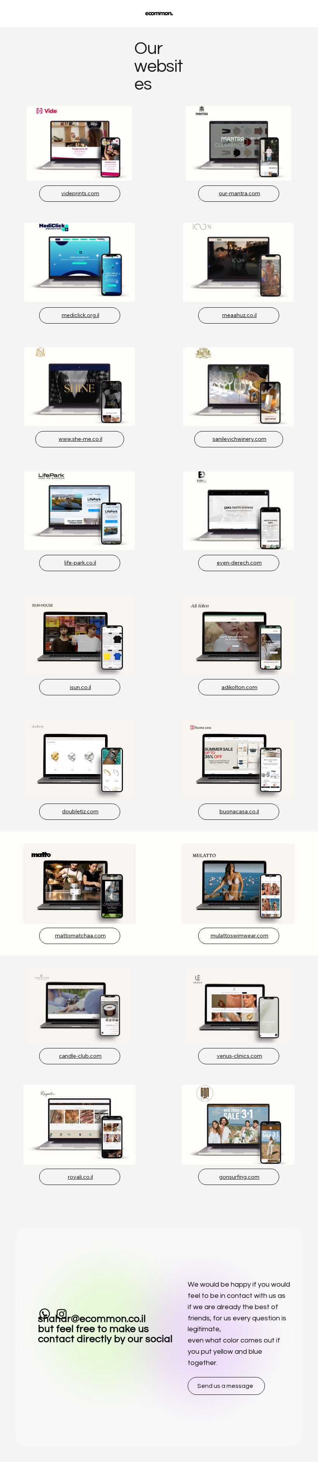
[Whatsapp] (44, 1313)
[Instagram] (61, 1313)
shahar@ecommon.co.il (92, 1319)
